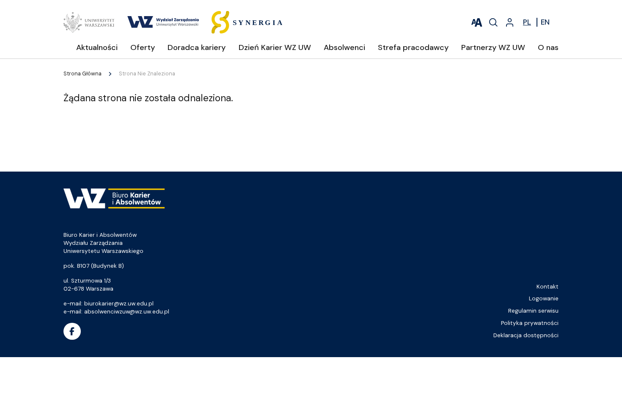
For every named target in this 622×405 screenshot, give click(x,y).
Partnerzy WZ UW (493, 47)
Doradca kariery (197, 47)
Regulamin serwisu (533, 310)
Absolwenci (344, 47)
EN (545, 22)
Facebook (72, 331)
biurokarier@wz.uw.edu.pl (119, 303)
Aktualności (97, 47)
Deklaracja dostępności (526, 335)
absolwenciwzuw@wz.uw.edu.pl (126, 311)
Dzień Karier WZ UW (275, 47)
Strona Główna (82, 73)
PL (527, 22)
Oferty (142, 47)
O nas (548, 47)
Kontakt (548, 286)
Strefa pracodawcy (413, 47)
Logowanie (544, 298)
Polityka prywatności (530, 323)
